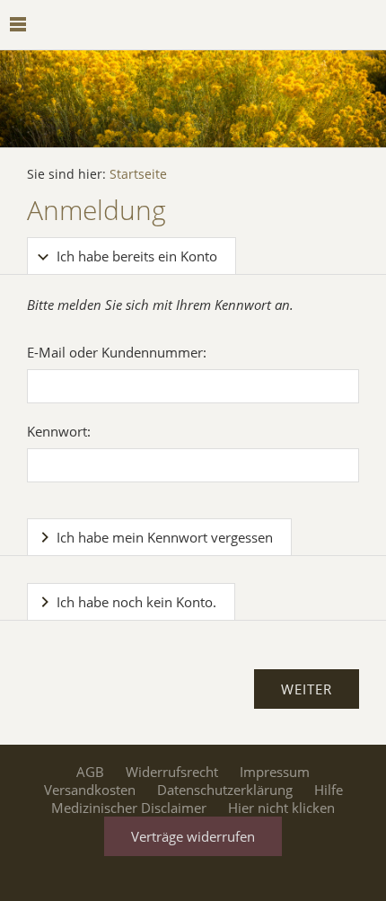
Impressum (275, 772)
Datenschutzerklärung (225, 790)
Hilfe (328, 790)
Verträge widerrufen (193, 836)
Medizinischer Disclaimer (128, 808)
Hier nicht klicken (281, 808)
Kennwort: (59, 431)
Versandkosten (90, 790)
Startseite (138, 174)
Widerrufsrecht (172, 772)
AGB (90, 772)
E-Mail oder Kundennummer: (116, 352)
